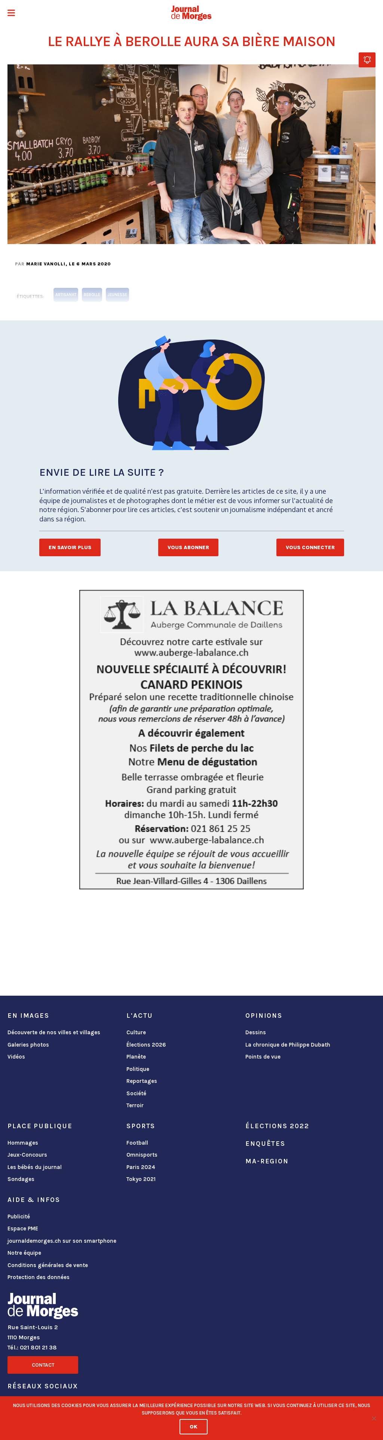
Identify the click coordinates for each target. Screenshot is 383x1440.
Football (137, 1142)
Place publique (39, 1126)
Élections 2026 (146, 1044)
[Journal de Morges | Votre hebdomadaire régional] (191, 13)
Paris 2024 (140, 1167)
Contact (43, 1365)
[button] (11, 14)
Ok (193, 1427)
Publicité (18, 1216)
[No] (373, 1418)
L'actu (139, 1015)
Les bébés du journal (34, 1167)
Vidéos (16, 1056)
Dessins (255, 1032)
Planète (136, 1056)
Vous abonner (188, 547)
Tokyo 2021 (141, 1179)
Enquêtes (265, 1143)
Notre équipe (24, 1252)
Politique (137, 1069)
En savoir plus (70, 547)
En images (28, 1015)
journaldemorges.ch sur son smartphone (61, 1240)
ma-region (267, 1161)
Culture (136, 1032)
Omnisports (141, 1154)
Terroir (135, 1105)
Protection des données (38, 1277)
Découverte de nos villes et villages (53, 1032)
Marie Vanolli (45, 264)
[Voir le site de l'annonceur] (191, 739)
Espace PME (22, 1228)
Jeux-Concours (27, 1154)
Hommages (22, 1142)
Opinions (263, 1015)
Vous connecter (310, 547)
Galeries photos (28, 1044)
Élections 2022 (277, 1126)
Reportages (141, 1081)
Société (136, 1093)
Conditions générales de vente (47, 1265)
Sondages (20, 1179)
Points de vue (263, 1056)
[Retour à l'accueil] (42, 1307)
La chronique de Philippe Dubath (287, 1044)
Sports (140, 1126)
